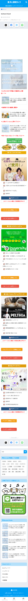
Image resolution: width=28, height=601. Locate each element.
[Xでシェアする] (6, 25)
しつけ (8, 463)
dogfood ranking (5, 599)
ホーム (23, 599)
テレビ (17, 463)
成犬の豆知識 (14, 469)
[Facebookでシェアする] (11, 25)
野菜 (23, 471)
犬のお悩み (5, 574)
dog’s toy (14, 599)
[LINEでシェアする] (22, 25)
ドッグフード (22, 463)
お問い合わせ (8, 593)
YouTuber (9, 461)
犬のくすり (21, 469)
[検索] (25, 451)
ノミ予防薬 (10, 466)
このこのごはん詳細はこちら (10, 210)
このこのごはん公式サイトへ (10, 218)
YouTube (4, 461)
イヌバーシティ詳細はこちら (10, 277)
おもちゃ (15, 461)
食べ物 (3, 474)
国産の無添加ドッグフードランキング (14, 5)
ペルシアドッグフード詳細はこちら (12, 349)
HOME (14, 590)
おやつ (19, 461)
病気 (13, 471)
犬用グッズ (4, 471)
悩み (9, 469)
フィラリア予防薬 (17, 466)
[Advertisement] (14, 44)
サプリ (12, 463)
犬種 (9, 471)
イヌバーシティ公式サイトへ (10, 286)
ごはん (3, 463)
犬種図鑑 (4, 580)
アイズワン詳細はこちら (9, 420)
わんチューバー (6, 568)
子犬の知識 (4, 469)
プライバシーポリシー (18, 593)
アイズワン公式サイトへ (9, 429)
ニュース (4, 466)
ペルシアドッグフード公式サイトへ (12, 358)
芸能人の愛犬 (18, 471)
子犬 (23, 466)
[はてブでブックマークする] (17, 25)
